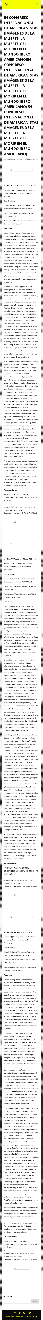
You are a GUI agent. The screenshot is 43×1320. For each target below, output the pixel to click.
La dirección (11, 159)
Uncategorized (32, 159)
